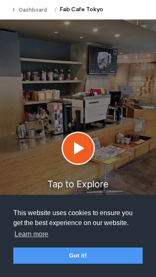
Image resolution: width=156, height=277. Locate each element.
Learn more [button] (31, 234)
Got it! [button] (78, 255)
